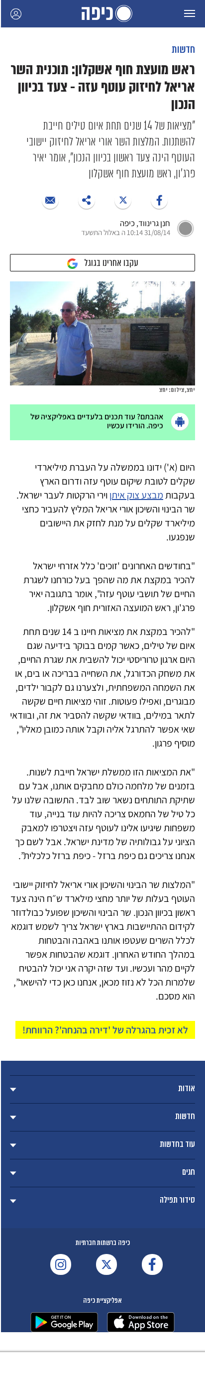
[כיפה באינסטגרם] (60, 1264)
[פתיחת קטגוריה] (102, 1089)
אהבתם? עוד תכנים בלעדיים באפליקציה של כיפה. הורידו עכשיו (96, 421)
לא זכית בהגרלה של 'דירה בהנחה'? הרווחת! (105, 1029)
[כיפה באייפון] (141, 1322)
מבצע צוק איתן (136, 495)
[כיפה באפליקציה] (64, 1322)
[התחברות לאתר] (16, 13)
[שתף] (159, 200)
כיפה (102, 13)
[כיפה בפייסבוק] (152, 1264)
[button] (189, 13)
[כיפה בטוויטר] (106, 1264)
